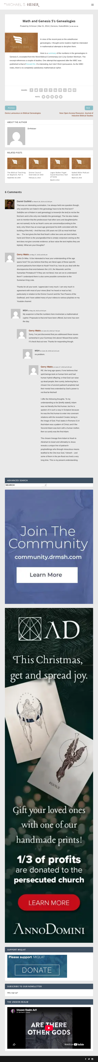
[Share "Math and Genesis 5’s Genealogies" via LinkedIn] (55, 90)
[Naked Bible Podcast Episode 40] (81, 163)
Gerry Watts (23, 254)
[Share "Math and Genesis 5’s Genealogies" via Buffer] (60, 90)
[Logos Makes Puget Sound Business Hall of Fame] (59, 163)
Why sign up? (12, 993)
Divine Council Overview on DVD (36, 173)
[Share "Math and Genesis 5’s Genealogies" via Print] (74, 90)
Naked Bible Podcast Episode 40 (80, 173)
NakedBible (64, 26)
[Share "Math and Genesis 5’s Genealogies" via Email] (69, 90)
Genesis (54, 26)
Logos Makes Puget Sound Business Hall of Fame (59, 174)
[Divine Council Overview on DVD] (38, 163)
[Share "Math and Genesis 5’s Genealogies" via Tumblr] (45, 90)
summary (52, 53)
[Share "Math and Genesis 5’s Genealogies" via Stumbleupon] (65, 90)
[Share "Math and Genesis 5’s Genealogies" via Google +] (41, 90)
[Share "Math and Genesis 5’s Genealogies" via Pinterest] (50, 90)
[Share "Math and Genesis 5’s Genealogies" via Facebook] (31, 90)
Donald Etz (30, 64)
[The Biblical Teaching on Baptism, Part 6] (16, 163)
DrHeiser (33, 26)
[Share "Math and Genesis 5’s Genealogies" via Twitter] (36, 90)
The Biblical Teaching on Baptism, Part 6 (16, 173)
